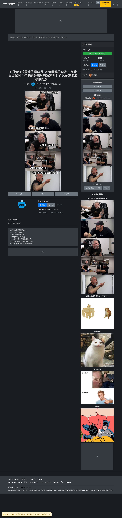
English (40, 479)
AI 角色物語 (91, 4)
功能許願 (61, 4)
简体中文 (33, 479)
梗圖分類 (20, 37)
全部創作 (13, 37)
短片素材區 (78, 4)
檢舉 (67, 194)
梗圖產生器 (20, 4)
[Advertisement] (43, 55)
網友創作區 (29, 4)
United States (33, 482)
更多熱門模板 (97, 194)
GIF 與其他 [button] (38, 3)
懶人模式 (97, 86)
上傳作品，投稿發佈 (98, 54)
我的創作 (63, 37)
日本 (41, 482)
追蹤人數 (86, 61)
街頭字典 (47, 4)
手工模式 (97, 91)
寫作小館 (54, 4)
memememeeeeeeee (103, 98)
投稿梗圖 (101, 61)
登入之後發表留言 (14, 223)
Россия (68, 482)
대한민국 (48, 482)
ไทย (62, 482)
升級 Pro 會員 (106, 4)
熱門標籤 (49, 37)
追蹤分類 (27, 37)
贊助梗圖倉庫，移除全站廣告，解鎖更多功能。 (25, 514)
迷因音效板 (69, 4)
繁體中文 (25, 479)
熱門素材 (56, 37)
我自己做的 (56, 84)
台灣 (25, 482)
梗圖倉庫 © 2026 (13, 488)
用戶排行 (42, 37)
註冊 (117, 4)
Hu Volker (40, 84)
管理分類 (34, 37)
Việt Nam (56, 482)
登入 (113, 4)
